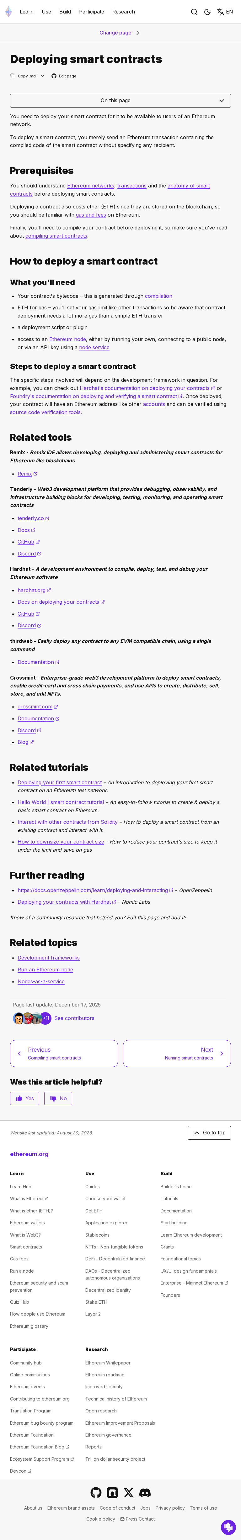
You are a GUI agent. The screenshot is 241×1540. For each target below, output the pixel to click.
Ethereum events (27, 1386)
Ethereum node (67, 339)
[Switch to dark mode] (207, 11)
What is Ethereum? (29, 1198)
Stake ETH (96, 1302)
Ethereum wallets (27, 1222)
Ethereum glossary (29, 1326)
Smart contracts (26, 1246)
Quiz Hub (19, 1302)
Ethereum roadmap (105, 1374)
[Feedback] (228, 1527)
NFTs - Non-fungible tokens (114, 1246)
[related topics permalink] (7, 943)
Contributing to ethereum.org (40, 1398)
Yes (29, 1098)
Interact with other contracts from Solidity (68, 822)
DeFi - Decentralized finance (115, 1258)
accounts (154, 404)
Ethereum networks (90, 185)
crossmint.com (38, 706)
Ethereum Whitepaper (108, 1362)
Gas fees (19, 1258)
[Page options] (42, 76)
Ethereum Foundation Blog (39, 1446)
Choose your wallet (105, 1198)
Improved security (104, 1386)
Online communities (30, 1374)
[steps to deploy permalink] (7, 366)
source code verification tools (45, 412)
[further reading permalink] (7, 875)
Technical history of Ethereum (116, 1398)
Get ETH (94, 1210)
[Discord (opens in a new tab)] (145, 1492)
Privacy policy (170, 1508)
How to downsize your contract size (61, 841)
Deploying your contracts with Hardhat (67, 902)
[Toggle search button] (194, 11)
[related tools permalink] (7, 437)
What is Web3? (25, 1235)
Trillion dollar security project (115, 1459)
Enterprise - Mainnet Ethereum (194, 1282)
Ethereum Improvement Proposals (120, 1423)
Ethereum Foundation (32, 1435)
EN (229, 11)
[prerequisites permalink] (7, 171)
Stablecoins (97, 1235)
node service (94, 347)
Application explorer (106, 1222)
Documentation (39, 662)
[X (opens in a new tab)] (128, 1492)
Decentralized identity (108, 1290)
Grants (167, 1246)
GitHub (29, 542)
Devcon (20, 1471)
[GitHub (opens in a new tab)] (96, 1492)
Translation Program (30, 1410)
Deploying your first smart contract (60, 782)
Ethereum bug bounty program (41, 1423)
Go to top (214, 1132)
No (63, 1098)
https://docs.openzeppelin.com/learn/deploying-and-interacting (96, 890)
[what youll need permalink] (7, 282)
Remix (28, 473)
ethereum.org (29, 1154)
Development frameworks (49, 957)
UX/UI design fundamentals (189, 1271)
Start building (174, 1222)
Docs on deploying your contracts (61, 602)
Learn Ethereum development (191, 1235)
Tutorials (169, 1198)
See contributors (74, 1018)
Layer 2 (93, 1314)
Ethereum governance (108, 1435)
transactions (132, 185)
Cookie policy (100, 1519)
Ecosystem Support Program (42, 1459)
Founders (170, 1295)
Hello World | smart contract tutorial (61, 802)
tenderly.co (34, 518)
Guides (92, 1186)
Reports (93, 1446)
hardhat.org (34, 590)
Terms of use (203, 1508)
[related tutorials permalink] (7, 767)
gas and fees (91, 215)
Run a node (22, 1271)
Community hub (26, 1362)
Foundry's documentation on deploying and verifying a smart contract (96, 396)
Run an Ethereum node (45, 969)
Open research (101, 1410)
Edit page (64, 76)
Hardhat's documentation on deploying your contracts (147, 388)
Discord (29, 553)
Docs (26, 530)
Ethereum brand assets (71, 1508)
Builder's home (176, 1186)
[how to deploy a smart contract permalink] (7, 261)
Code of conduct (117, 1508)
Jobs (145, 1508)
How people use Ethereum (37, 1314)
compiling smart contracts (56, 236)
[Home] (8, 11)
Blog (26, 742)
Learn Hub (20, 1186)
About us (33, 1508)
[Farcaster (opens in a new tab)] (112, 1492)
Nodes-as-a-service (41, 981)
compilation (158, 296)
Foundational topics (181, 1258)
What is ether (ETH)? (31, 1210)
